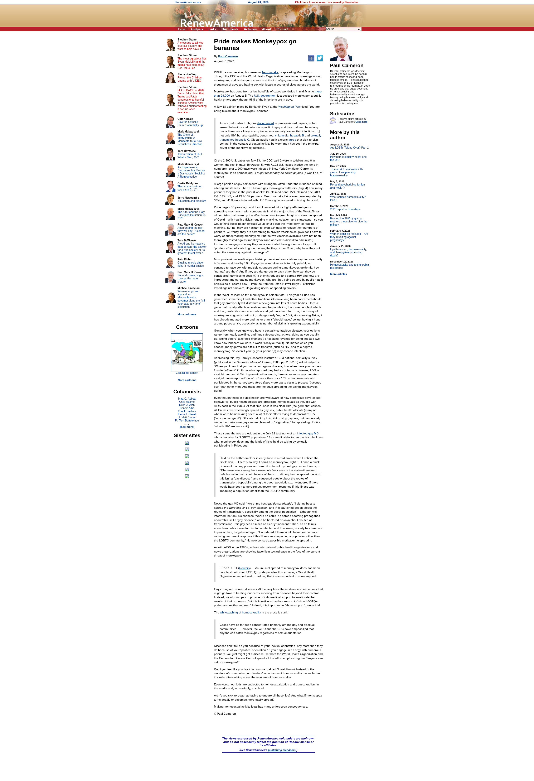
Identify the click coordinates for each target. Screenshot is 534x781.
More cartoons (187, 380)
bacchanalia (270, 72)
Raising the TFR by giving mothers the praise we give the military (348, 220)
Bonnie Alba (187, 408)
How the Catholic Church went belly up (190, 123)
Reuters (244, 568)
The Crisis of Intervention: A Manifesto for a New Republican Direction (190, 139)
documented (265, 123)
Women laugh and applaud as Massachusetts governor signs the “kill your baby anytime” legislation (191, 299)
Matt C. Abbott (187, 398)
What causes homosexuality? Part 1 (348, 197)
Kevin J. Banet (187, 414)
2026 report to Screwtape (345, 208)
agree (292, 139)
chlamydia (281, 135)
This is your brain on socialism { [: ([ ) (190, 188)
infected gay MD (308, 433)
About (266, 29)
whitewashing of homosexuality (240, 612)
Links (212, 29)
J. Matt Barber (187, 417)
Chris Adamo (187, 401)
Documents (230, 29)
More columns (187, 314)
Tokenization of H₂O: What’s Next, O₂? (190, 156)
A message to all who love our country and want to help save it (190, 45)
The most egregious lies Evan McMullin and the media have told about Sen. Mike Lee (192, 63)
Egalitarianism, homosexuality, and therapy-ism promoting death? (348, 251)
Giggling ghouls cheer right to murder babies (191, 264)
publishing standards (282, 750)
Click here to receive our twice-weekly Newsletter (326, 2)
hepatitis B (297, 135)
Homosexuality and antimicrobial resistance (349, 264)
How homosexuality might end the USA (348, 156)
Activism (250, 29)
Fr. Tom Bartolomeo (187, 420)
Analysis (196, 29)
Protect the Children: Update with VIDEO (190, 79)
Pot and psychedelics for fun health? (347, 184)
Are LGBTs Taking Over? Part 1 (349, 146)
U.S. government (265, 95)
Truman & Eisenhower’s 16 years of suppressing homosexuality (346, 171)
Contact (282, 29)
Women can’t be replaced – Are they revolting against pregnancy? (349, 235)
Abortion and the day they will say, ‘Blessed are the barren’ (191, 231)
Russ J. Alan (187, 404)
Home (180, 29)
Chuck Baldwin (187, 411)
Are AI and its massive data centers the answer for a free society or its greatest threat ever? (192, 248)
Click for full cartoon (187, 372)
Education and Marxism (192, 200)
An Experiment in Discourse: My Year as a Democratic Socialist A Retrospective (191, 172)
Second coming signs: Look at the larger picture (191, 278)
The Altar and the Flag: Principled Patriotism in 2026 (191, 215)
